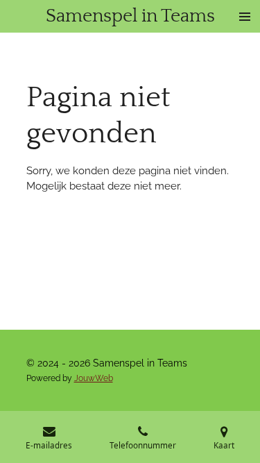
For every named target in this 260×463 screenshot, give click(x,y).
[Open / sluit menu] (244, 16)
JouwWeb (93, 378)
